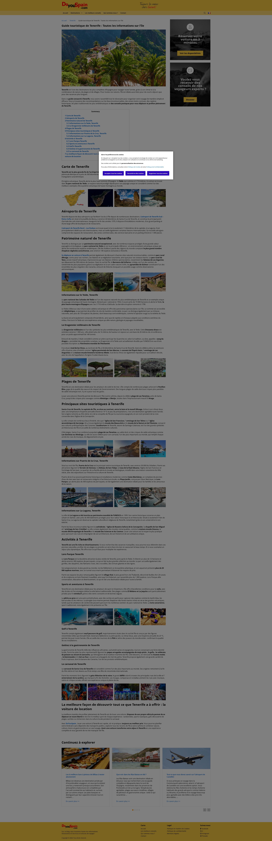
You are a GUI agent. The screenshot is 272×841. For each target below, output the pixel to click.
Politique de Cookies (134, 167)
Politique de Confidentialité (155, 167)
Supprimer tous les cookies (158, 173)
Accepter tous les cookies (113, 173)
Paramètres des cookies (135, 173)
